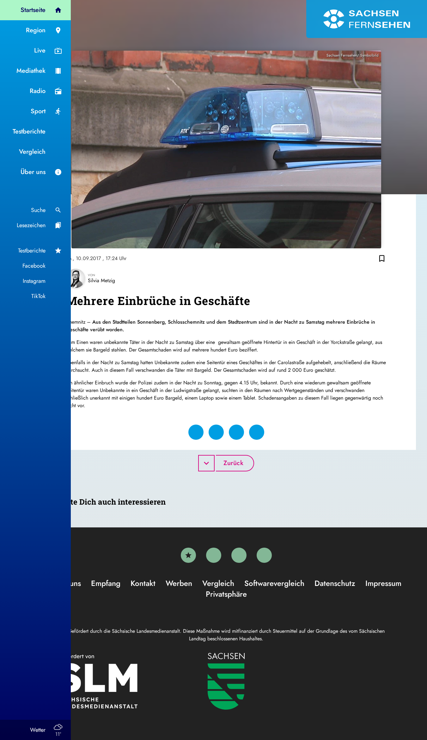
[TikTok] (264, 555)
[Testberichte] (188, 555)
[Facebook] (213, 555)
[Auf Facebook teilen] (196, 432)
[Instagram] (239, 555)
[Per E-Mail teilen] (256, 432)
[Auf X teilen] (216, 432)
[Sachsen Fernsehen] (366, 19)
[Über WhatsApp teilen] (236, 432)
